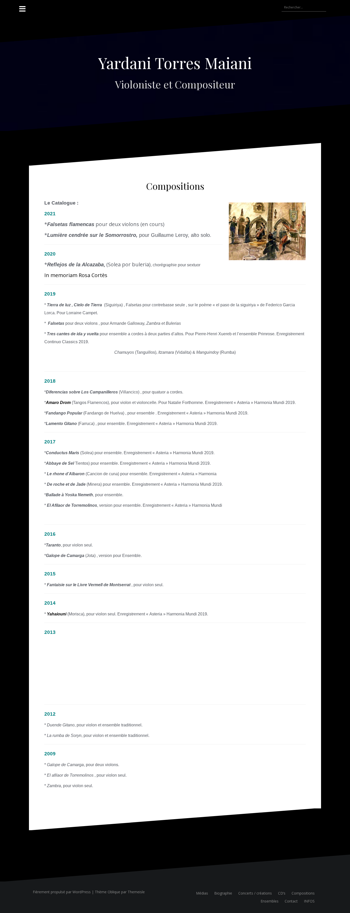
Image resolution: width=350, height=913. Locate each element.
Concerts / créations (255, 893)
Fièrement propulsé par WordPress (62, 891)
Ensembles (270, 901)
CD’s (281, 893)
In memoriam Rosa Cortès (75, 275)
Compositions (303, 893)
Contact (291, 901)
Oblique (114, 891)
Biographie (223, 893)
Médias (202, 893)
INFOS (309, 901)
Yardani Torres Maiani (175, 62)
